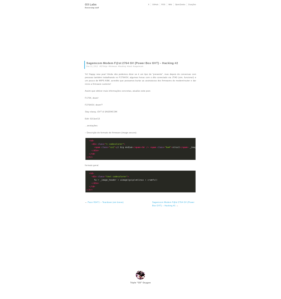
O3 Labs (91, 4)
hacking (122, 66)
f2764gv (104, 66)
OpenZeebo (180, 5)
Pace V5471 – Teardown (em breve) (106, 202)
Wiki (170, 5)
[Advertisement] (140, 35)
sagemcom (138, 66)
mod (130, 66)
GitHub (155, 5)
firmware (113, 66)
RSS (163, 5)
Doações (192, 5)
